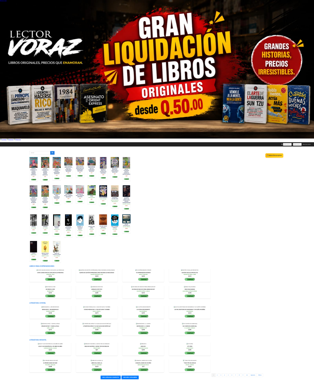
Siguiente (253, 375)
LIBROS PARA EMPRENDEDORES (41, 266)
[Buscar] (52, 153)
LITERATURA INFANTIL (37, 340)
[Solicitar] (33, 179)
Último (260, 375)
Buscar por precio (307, 144)
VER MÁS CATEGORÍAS (130, 377)
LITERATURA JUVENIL (37, 303)
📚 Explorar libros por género (274, 155)
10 (247, 375)
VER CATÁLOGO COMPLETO (110, 377)
